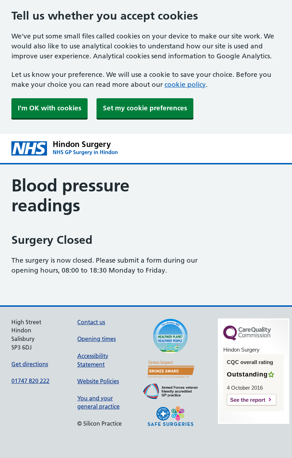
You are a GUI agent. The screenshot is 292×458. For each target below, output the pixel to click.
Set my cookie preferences (145, 108)
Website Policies (98, 381)
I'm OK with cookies (49, 108)
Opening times (96, 338)
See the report (247, 400)
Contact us (91, 322)
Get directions (29, 364)
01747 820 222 (30, 380)
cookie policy (185, 84)
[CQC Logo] (247, 339)
